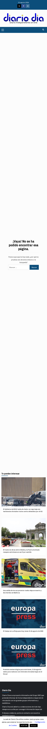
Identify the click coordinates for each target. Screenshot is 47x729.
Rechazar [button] (33, 725)
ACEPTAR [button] (24, 725)
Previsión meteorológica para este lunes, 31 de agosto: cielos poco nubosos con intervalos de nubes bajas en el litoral (22, 671)
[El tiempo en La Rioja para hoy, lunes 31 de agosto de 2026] (23, 613)
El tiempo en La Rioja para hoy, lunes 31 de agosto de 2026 (23, 631)
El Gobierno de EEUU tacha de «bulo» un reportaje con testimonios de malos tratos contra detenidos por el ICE (23, 510)
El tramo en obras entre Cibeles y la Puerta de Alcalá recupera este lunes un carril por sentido (21, 551)
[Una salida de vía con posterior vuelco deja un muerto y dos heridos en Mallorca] (23, 573)
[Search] (43, 30)
